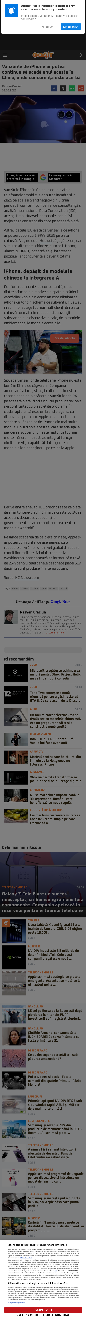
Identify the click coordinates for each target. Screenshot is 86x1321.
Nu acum (48, 26)
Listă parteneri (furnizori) (16, 1303)
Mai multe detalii (26, 1258)
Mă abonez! (71, 26)
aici (55, 1271)
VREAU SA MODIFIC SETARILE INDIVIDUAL (43, 1315)
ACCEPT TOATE (43, 1310)
